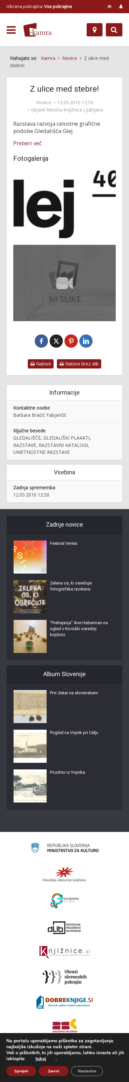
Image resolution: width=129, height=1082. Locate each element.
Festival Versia (63, 543)
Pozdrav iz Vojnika (67, 772)
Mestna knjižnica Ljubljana (74, 110)
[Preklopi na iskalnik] (114, 29)
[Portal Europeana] (64, 900)
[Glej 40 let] (64, 204)
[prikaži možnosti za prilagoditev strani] (110, 6)
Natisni (43, 364)
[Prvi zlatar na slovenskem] (30, 706)
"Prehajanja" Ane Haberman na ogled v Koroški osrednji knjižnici (79, 628)
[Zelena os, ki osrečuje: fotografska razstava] (30, 596)
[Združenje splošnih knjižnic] (64, 1026)
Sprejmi (21, 1071)
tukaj (40, 1059)
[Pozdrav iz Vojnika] (30, 785)
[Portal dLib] (64, 927)
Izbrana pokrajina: (39, 6)
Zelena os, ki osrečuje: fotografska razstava (71, 586)
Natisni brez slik (81, 364)
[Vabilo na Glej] (64, 283)
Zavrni (53, 1071)
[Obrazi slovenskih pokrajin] (64, 977)
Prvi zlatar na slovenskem (74, 692)
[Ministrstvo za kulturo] (65, 849)
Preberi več (27, 143)
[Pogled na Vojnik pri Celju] (30, 746)
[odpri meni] (11, 30)
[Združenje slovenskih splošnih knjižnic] (64, 952)
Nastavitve (87, 1071)
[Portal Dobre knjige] (64, 1002)
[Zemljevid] (95, 29)
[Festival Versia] (30, 557)
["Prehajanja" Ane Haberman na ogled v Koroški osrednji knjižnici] (30, 636)
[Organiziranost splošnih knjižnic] (64, 874)
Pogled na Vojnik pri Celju (74, 732)
